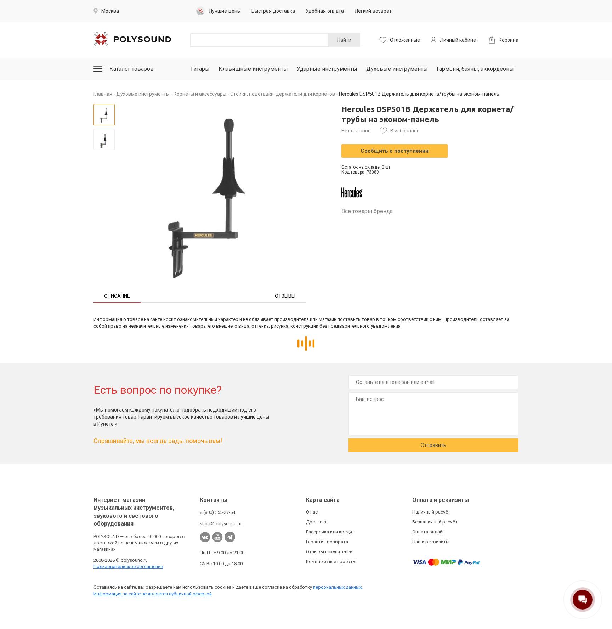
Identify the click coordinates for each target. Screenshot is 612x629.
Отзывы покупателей (329, 551)
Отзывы (285, 296)
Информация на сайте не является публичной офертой (153, 593)
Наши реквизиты (430, 541)
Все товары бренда (367, 211)
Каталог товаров (131, 69)
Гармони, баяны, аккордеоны (475, 69)
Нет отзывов (356, 131)
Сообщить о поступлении (395, 151)
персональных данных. (338, 587)
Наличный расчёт (431, 512)
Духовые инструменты (397, 69)
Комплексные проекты (331, 561)
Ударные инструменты (327, 69)
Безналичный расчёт (435, 522)
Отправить (433, 445)
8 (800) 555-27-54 (217, 512)
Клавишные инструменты (253, 69)
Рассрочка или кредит (330, 531)
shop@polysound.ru (221, 523)
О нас (312, 512)
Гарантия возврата (327, 541)
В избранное (405, 131)
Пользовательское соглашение (128, 566)
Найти (344, 40)
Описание (117, 296)
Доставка (317, 522)
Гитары (200, 69)
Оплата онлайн (428, 531)
